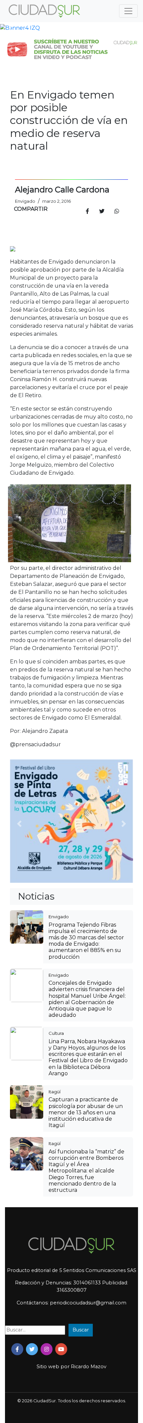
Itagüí (55, 1091)
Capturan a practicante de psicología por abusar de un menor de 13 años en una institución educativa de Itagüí (86, 1112)
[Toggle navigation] (128, 11)
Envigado (59, 916)
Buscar (80, 1330)
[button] (11, 28)
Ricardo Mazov (88, 1367)
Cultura (56, 1033)
